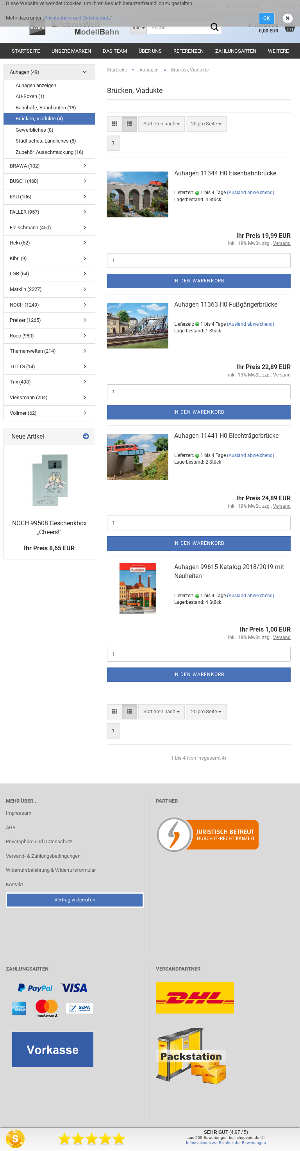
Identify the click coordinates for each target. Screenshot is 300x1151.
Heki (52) (20, 243)
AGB (11, 827)
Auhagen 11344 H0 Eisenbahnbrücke (225, 173)
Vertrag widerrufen (74, 900)
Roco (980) (22, 336)
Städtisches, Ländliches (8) (46, 141)
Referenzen (188, 51)
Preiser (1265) (25, 320)
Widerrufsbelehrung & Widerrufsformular (51, 870)
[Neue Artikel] (86, 436)
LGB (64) (19, 274)
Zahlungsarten (235, 51)
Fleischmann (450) (30, 227)
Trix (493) (20, 382)
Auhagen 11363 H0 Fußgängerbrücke (225, 304)
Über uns (150, 51)
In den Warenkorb (198, 281)
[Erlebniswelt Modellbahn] (74, 27)
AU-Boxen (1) (30, 96)
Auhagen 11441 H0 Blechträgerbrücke (226, 435)
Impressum (18, 813)
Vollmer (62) (23, 413)
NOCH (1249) (24, 305)
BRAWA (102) (25, 166)
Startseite (26, 51)
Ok (266, 18)
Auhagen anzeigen (36, 85)
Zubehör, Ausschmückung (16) (50, 152)
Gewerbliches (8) (35, 130)
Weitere (278, 51)
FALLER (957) (24, 212)
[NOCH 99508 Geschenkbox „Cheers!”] (49, 480)
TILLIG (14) (22, 366)
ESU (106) (21, 197)
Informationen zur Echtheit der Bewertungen (226, 1142)
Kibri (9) (18, 258)
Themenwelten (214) (33, 351)
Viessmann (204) (29, 397)
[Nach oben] (278, 1139)
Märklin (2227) (26, 289)
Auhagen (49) (24, 72)
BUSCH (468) (24, 181)
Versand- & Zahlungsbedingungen (43, 856)
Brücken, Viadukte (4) (39, 118)
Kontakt (14, 884)
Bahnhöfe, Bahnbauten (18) (46, 108)
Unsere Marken (71, 51)
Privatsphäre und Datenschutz (77, 18)
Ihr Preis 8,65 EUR (49, 548)
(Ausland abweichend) (250, 192)
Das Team (115, 51)
